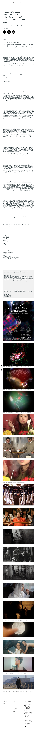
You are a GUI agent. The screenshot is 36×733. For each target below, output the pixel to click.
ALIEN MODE (15, 706)
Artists (14, 711)
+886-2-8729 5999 (27, 716)
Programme (15, 707)
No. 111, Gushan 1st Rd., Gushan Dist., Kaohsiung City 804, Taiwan (28, 704)
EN (5, 703)
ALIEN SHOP (15, 705)
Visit (14, 703)
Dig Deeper (15, 708)
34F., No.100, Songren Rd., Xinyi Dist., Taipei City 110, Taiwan (28, 713)
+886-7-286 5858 (27, 723)
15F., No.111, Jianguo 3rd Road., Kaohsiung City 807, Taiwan (28, 721)
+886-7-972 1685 (27, 706)
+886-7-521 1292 (27, 707)
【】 (8, 295)
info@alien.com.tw (27, 708)
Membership (15, 710)
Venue (14, 709)
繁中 (4, 703)
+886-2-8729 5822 (27, 715)
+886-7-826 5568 (27, 724)
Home (14, 712)
